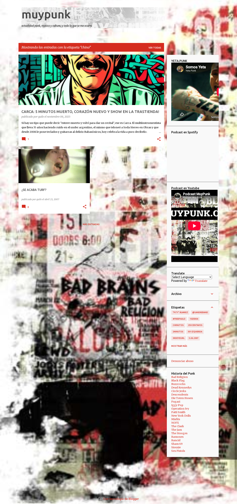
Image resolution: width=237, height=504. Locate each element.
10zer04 (194, 319)
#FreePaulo (179, 319)
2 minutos (178, 325)
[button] (159, 139)
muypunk (46, 14)
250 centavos (195, 325)
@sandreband (200, 312)
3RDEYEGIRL (178, 338)
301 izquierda (195, 332)
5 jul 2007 (193, 338)
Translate (201, 281)
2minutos (178, 332)
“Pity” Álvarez (180, 312)
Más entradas (91, 224)
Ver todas (154, 47)
